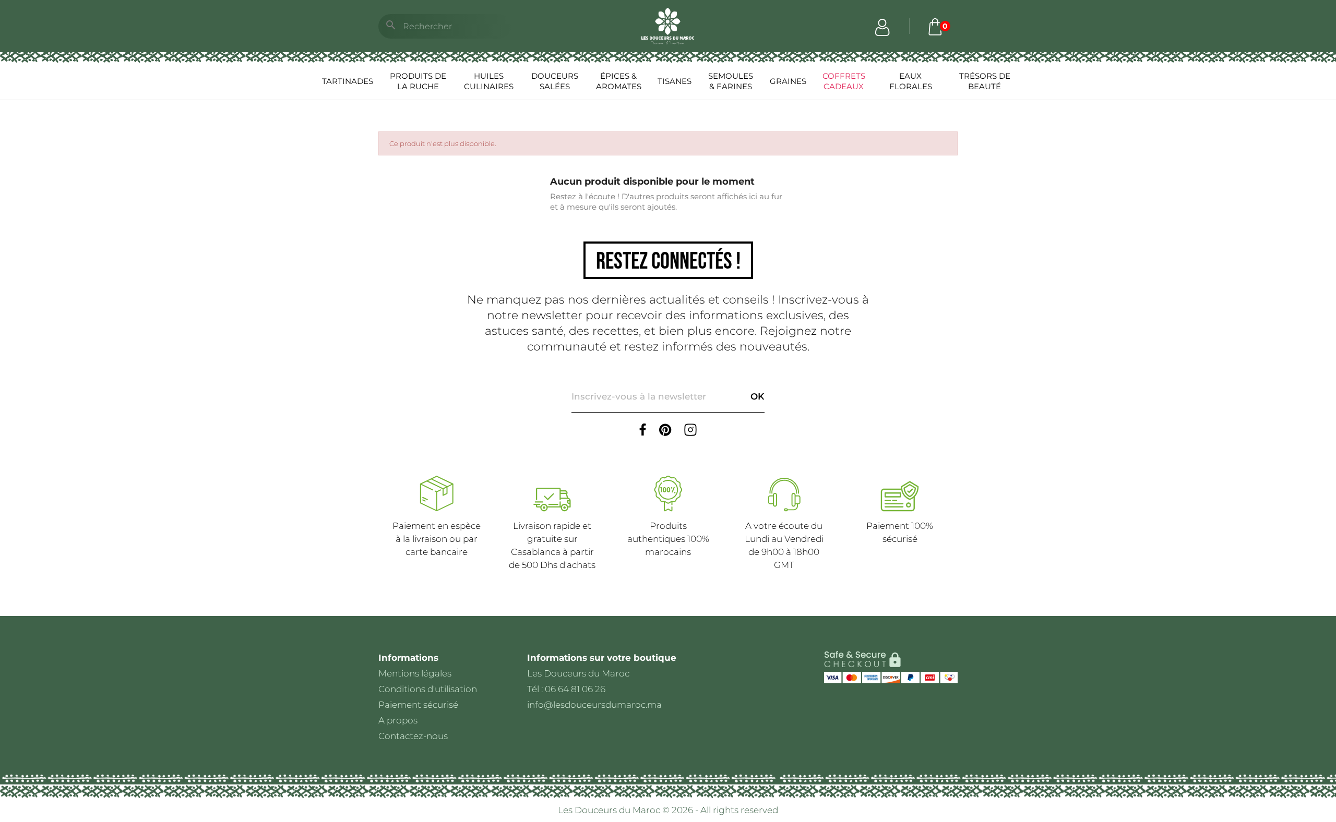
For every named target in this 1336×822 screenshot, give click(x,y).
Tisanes (674, 81)
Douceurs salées (554, 81)
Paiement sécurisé (418, 704)
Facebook (643, 430)
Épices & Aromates (618, 81)
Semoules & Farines (730, 81)
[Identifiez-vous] (882, 26)
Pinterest (665, 430)
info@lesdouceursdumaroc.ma (594, 704)
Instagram (690, 430)
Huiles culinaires (489, 81)
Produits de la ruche (418, 81)
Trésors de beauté (984, 81)
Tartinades (347, 81)
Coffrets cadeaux (843, 81)
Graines (788, 81)
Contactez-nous (413, 736)
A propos (398, 720)
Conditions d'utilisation (427, 689)
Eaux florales (910, 81)
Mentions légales (414, 673)
